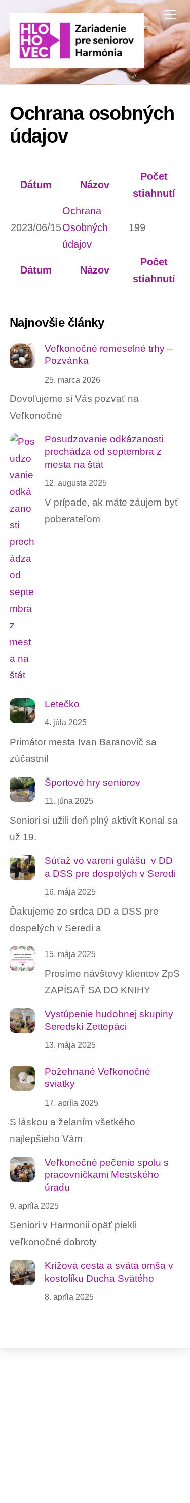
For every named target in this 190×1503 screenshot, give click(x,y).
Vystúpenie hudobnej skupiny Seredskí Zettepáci (109, 1020)
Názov (94, 184)
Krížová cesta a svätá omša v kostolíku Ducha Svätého (109, 1272)
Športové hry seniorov (92, 782)
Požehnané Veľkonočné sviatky (97, 1077)
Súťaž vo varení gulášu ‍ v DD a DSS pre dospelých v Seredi (110, 867)
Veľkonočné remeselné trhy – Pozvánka (109, 355)
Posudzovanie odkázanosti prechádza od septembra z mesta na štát (104, 451)
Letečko (62, 704)
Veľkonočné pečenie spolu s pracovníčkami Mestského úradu (107, 1175)
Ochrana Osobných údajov (85, 227)
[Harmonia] (77, 64)
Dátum (36, 184)
